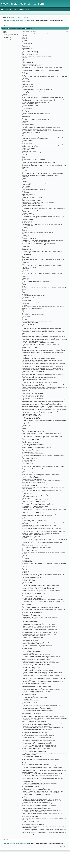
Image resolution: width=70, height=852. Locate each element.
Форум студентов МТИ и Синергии (14, 20)
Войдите (13, 17)
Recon (4, 31)
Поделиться (24, 31)
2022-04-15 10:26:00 (31, 31)
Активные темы (6, 12)
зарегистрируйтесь (23, 17)
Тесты (27, 20)
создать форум (63, 846)
